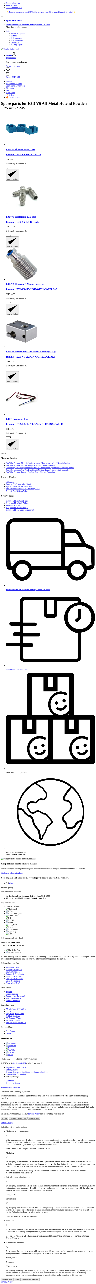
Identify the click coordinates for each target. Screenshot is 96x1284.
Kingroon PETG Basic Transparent (20, 510)
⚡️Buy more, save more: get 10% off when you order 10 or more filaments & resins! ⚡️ (41, 12)
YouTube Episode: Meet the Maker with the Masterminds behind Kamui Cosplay (38, 463)
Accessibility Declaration (16, 1074)
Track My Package (13, 998)
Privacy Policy (12, 1070)
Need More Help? (13, 983)
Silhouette (10, 482)
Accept (4, 1118)
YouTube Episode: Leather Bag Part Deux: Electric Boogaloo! (30, 472)
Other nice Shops (13, 1083)
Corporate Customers (14, 979)
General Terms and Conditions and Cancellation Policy (27, 1072)
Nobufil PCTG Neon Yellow (17, 491)
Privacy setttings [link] (12, 1076)
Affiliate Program (13, 1016)
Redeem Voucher (13, 1001)
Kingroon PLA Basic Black (17, 501)
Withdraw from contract (10, 1087)
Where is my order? (18, 33)
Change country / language (26, 1059)
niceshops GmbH (19, 1063)
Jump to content (12, 5)
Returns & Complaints (15, 974)
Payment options (17, 40)
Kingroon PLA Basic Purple (17, 508)
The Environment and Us (16, 1023)
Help (8, 31)
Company (10, 1081)
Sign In (9, 992)
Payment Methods (13, 972)
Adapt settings (33, 1118)
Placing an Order (12, 967)
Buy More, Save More (15, 1014)
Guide (8, 1011)
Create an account (13, 66)
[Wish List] (8, 70)
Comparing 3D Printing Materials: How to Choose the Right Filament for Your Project (40, 468)
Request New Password (15, 996)
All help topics (16, 45)
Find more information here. (12, 873)
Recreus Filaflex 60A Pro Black (18, 484)
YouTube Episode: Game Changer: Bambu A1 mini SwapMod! (31, 465)
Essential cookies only (18, 1118)
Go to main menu (13, 3)
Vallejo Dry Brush (13, 505)
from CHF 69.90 (28, 25)
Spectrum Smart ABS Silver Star (19, 486)
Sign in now (11, 58)
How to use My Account (16, 976)
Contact (9, 1033)
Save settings (7, 1279)
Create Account (12, 994)
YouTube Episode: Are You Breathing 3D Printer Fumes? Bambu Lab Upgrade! (37, 470)
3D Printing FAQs (13, 1018)
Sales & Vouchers (13, 981)
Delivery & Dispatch (14, 970)
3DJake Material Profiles (16, 1009)
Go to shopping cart (14, 8)
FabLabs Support (13, 1020)
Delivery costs (16, 38)
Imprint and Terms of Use (16, 1067)
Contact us (15, 42)
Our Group (10, 1031)
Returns (14, 36)
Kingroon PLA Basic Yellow (17, 503)
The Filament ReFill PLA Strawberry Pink (23, 489)
